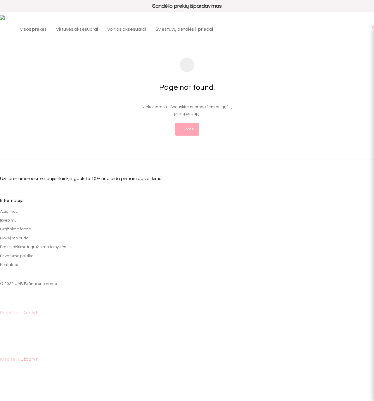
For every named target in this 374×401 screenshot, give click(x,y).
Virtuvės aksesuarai (77, 29)
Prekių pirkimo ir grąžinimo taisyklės (33, 247)
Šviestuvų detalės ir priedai (184, 29)
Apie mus (9, 212)
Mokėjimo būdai (15, 238)
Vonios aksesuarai (126, 29)
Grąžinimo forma (15, 229)
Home (188, 129)
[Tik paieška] (353, 27)
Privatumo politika (17, 256)
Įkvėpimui (9, 220)
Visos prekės (33, 29)
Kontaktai (9, 265)
